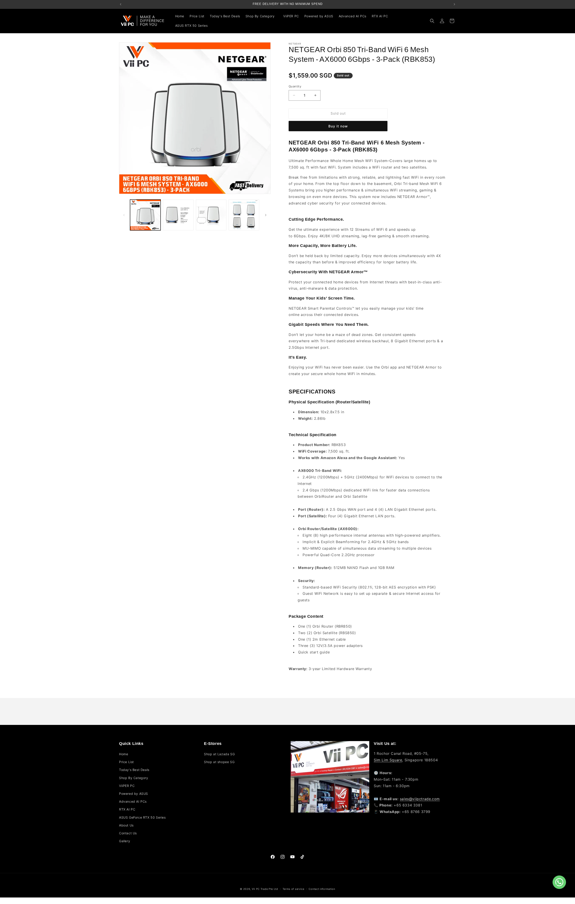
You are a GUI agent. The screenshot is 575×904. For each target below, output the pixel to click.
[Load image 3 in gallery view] (211, 215)
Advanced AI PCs (133, 802)
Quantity (295, 86)
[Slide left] (124, 215)
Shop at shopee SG (219, 762)
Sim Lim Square (388, 760)
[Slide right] (266, 215)
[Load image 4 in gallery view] (244, 215)
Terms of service (293, 889)
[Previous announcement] (121, 4)
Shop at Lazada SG (219, 754)
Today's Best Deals (134, 770)
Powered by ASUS (133, 794)
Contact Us (128, 833)
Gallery (124, 841)
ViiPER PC (127, 786)
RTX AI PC (127, 809)
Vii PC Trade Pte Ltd (265, 889)
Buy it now (338, 126)
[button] (262, 16)
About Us (126, 825)
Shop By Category (133, 778)
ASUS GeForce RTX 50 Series (142, 817)
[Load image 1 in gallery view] (145, 215)
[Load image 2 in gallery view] (178, 215)
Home (123, 754)
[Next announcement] (454, 4)
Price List (126, 762)
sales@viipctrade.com (420, 799)
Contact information (322, 889)
